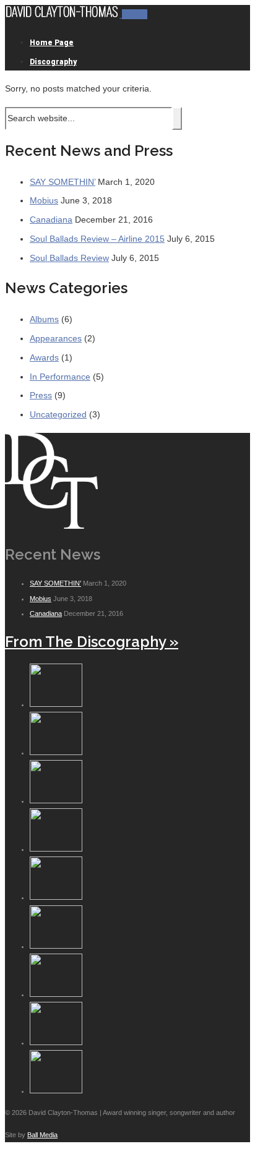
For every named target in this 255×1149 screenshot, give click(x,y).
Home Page (52, 42)
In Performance (60, 377)
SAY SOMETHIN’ (62, 182)
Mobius (44, 200)
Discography (53, 62)
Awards (44, 357)
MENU (134, 14)
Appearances (56, 338)
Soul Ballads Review (69, 258)
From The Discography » (91, 642)
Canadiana (51, 219)
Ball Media (42, 1134)
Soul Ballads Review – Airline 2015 (97, 239)
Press (41, 395)
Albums (44, 319)
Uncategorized (58, 414)
